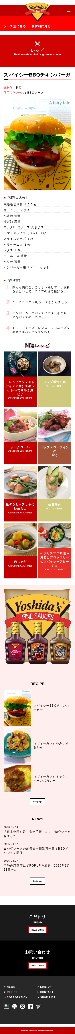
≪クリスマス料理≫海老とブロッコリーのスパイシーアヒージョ (54, 561)
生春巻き (55, 506)
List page (37, 801)
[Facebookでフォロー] (30, 1007)
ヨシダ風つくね (55, 383)
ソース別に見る (15, 26)
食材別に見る (41, 26)
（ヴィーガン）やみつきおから (51, 745)
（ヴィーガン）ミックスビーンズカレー (51, 778)
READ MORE (37, 930)
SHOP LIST (48, 997)
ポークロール (20, 449)
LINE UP (46, 986)
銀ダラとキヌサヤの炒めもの (20, 508)
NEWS (11, 986)
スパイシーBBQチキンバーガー (51, 707)
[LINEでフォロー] (6, 1007)
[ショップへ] (38, 1007)
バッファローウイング (54, 451)
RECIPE (12, 992)
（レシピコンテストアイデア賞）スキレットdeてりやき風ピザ (20, 390)
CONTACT (46, 992)
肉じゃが (20, 563)
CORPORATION (17, 997)
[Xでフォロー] (14, 1007)
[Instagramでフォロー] (22, 1007)
